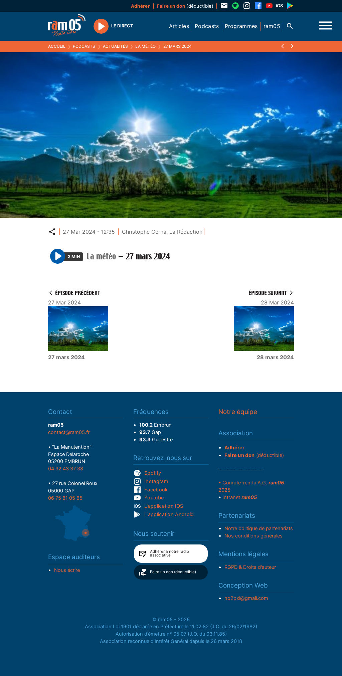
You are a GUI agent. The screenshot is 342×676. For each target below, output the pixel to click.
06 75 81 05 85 (65, 498)
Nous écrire (67, 570)
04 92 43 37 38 (65, 469)
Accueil (56, 46)
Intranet (239, 497)
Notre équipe (237, 412)
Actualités (115, 46)
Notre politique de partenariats (258, 528)
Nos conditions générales (253, 536)
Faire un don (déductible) (173, 572)
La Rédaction (185, 231)
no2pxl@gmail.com (246, 598)
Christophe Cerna (144, 231)
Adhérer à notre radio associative (169, 553)
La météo (145, 46)
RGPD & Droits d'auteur (250, 567)
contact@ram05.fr (69, 432)
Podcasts (84, 46)
